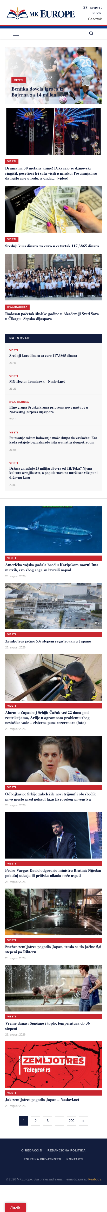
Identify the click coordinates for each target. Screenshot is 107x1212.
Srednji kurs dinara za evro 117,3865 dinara (43, 355)
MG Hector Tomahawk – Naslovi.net (37, 381)
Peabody (94, 1179)
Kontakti (74, 1159)
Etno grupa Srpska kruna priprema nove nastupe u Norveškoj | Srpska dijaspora (48, 410)
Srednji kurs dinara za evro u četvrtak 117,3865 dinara (52, 246)
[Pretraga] (91, 33)
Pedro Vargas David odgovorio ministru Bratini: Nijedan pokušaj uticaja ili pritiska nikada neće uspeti (53, 872)
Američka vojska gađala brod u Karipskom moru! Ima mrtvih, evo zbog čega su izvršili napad (51, 567)
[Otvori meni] (16, 34)
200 (71, 1121)
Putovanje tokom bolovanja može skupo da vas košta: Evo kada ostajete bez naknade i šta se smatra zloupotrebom (53, 440)
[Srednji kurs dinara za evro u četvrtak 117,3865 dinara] (53, 209)
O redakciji (31, 1150)
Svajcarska (17, 307)
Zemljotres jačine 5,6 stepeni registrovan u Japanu (48, 641)
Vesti (11, 161)
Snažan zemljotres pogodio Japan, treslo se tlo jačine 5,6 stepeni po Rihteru (53, 949)
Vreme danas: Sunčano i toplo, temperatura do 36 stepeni (47, 1025)
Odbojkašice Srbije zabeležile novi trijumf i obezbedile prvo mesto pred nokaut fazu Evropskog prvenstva (50, 796)
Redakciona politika (67, 1150)
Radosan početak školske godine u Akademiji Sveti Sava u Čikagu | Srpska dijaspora (52, 316)
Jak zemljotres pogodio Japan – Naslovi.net (42, 1099)
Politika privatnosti (42, 1159)
